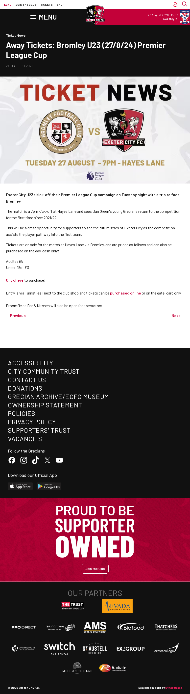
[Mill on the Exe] (77, 668)
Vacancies (25, 438)
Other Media (173, 687)
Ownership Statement (45, 405)
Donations (25, 388)
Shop (61, 4)
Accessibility (30, 363)
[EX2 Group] (130, 648)
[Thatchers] (166, 627)
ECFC (7, 4)
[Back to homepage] (95, 14)
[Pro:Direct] (23, 627)
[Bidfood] (130, 627)
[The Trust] (72, 606)
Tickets (46, 4)
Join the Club (95, 568)
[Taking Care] (59, 627)
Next (176, 315)
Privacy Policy (32, 422)
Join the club (25, 4)
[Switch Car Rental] (59, 648)
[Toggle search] (185, 4)
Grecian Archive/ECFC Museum (58, 396)
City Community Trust (44, 371)
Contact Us (27, 379)
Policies (21, 413)
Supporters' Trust (39, 430)
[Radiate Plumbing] (112, 668)
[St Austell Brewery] (95, 648)
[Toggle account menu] (175, 4)
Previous (18, 315)
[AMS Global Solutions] (95, 627)
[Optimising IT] (23, 648)
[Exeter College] (166, 648)
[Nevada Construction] (117, 606)
